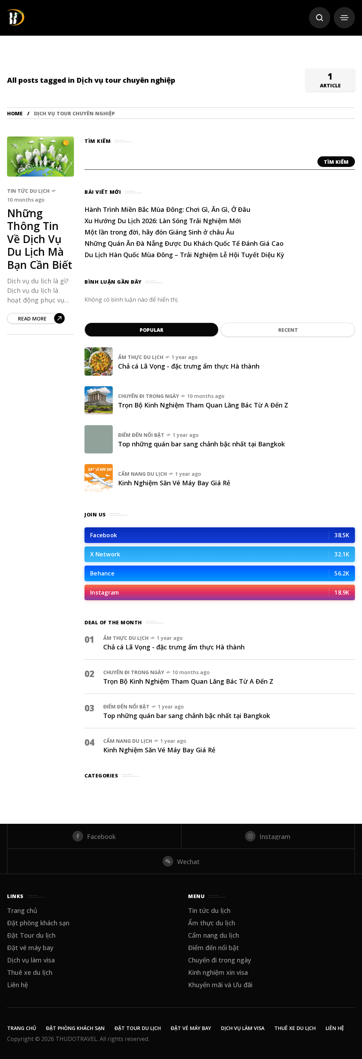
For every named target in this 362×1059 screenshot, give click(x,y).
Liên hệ (17, 984)
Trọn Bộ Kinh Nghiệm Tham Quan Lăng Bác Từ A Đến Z (203, 405)
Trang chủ (22, 910)
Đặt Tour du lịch (31, 935)
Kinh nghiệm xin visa (218, 972)
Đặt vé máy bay (30, 947)
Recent (288, 329)
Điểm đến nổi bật (141, 435)
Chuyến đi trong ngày (148, 396)
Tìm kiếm (336, 161)
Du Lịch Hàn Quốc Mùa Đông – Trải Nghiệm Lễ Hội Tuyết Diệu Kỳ (184, 254)
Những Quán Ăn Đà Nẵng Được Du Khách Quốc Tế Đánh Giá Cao (184, 243)
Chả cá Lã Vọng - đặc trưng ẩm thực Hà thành (188, 366)
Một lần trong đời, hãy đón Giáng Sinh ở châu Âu (159, 232)
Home (15, 113)
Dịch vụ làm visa (31, 960)
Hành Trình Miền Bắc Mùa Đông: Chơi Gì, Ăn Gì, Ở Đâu (167, 209)
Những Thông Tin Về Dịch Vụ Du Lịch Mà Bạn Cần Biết (39, 239)
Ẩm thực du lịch (140, 357)
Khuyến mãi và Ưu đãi (220, 984)
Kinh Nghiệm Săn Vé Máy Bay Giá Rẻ (174, 483)
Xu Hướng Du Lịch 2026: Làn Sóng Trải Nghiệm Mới (162, 220)
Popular (151, 329)
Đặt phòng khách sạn (38, 923)
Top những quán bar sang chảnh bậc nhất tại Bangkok (201, 444)
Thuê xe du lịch (29, 972)
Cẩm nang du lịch (142, 473)
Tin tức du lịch (28, 190)
